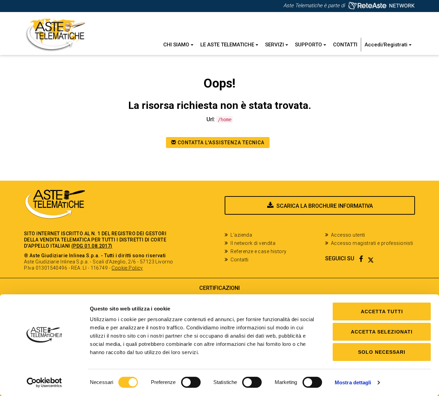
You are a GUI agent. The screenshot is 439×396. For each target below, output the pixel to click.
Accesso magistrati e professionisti (372, 243)
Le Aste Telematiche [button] (228, 45)
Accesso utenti (348, 235)
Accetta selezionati (382, 332)
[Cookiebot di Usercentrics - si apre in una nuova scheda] (44, 382)
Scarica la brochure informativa (324, 206)
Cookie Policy (127, 268)
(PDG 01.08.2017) (91, 246)
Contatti (345, 45)
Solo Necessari (381, 352)
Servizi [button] (275, 45)
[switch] (191, 382)
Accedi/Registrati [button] (387, 45)
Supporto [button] (309, 45)
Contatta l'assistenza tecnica (220, 142)
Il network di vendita (252, 243)
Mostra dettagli (353, 382)
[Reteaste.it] (380, 5)
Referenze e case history (258, 251)
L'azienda (241, 235)
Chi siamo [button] (177, 45)
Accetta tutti (382, 311)
